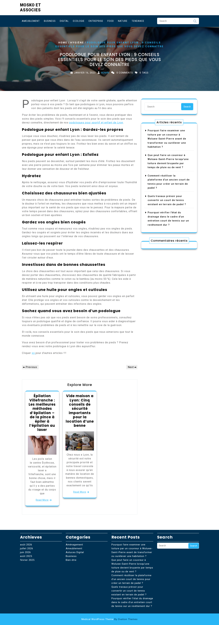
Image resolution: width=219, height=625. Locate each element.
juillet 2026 (26, 548)
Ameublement (31, 21)
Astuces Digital (75, 552)
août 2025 (26, 556)
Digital (64, 21)
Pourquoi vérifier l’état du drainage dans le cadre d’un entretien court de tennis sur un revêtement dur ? (132, 602)
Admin (105, 72)
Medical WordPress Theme (109, 619)
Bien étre (71, 560)
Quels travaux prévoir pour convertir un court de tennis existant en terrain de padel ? (167, 200)
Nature (122, 21)
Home (62, 42)
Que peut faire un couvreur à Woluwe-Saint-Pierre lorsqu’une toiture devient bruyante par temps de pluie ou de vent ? (132, 566)
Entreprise (96, 21)
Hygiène (77, 42)
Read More (42, 499)
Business (50, 21)
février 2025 (27, 560)
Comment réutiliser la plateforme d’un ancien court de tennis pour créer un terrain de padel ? (131, 579)
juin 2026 (25, 552)
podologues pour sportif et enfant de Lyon (96, 122)
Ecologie (78, 21)
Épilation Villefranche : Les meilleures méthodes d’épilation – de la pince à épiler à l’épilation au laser (42, 412)
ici (34, 353)
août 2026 (26, 544)
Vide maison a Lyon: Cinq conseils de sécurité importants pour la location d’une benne (80, 410)
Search (194, 22)
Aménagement (74, 544)
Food (110, 21)
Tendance (138, 21)
